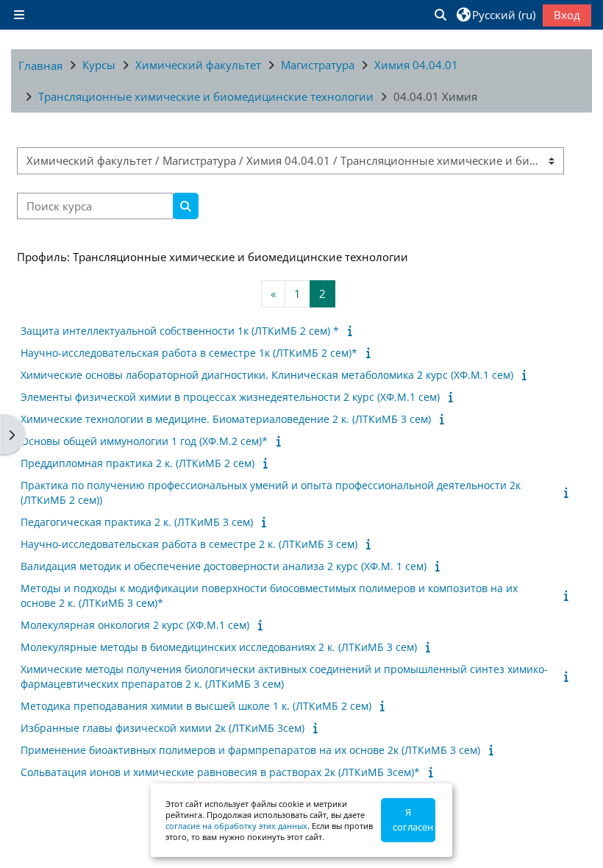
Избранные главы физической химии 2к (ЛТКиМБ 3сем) (162, 728)
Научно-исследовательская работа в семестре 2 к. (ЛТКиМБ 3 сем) (189, 544)
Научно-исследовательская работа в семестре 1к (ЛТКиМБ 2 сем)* (189, 353)
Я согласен (413, 819)
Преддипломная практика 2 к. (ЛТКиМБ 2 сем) (137, 463)
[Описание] (353, 330)
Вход (567, 14)
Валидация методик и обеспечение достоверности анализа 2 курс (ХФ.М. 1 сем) (224, 566)
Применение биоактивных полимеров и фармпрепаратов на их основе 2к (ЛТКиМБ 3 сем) (250, 750)
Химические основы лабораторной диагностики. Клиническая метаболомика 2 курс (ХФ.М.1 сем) (267, 375)
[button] (440, 15)
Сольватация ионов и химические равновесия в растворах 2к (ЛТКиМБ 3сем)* (220, 772)
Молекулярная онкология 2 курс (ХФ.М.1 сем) (135, 625)
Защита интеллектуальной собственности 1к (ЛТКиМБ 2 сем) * (180, 331)
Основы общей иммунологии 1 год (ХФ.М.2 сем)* (144, 441)
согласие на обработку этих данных (236, 825)
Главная (40, 65)
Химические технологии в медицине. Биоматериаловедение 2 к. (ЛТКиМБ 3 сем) (226, 419)
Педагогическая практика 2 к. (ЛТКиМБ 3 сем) (137, 522)
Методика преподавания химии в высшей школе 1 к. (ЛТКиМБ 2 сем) (196, 706)
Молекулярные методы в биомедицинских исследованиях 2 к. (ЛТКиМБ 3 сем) (219, 647)
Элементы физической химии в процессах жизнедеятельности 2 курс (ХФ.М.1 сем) (230, 397)
